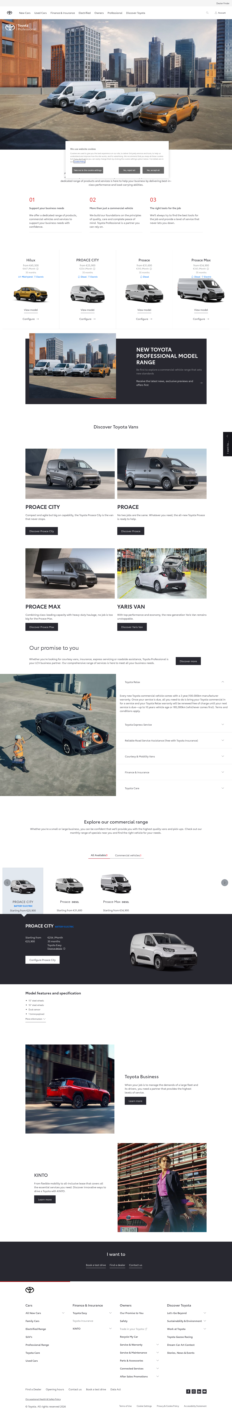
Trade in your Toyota (134, 1329)
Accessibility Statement (195, 1405)
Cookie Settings (144, 1405)
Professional (115, 12)
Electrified (85, 12)
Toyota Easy (80, 1313)
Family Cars (32, 1321)
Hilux (30, 259)
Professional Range (37, 1344)
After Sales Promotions (134, 1376)
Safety (123, 1321)
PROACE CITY (87, 259)
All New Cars (33, 1313)
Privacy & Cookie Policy (168, 1405)
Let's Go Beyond (177, 1313)
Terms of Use (125, 1405)
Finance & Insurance (63, 12)
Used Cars (40, 12)
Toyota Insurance (83, 1320)
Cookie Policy (79, 161)
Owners (99, 12)
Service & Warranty (131, 1344)
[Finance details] (64, 948)
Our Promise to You (131, 1313)
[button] (174, 682)
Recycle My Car (129, 1336)
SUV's (29, 1336)
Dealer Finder (222, 3)
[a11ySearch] (207, 12)
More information (33, 1018)
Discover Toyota (135, 12)
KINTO (77, 1328)
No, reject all (129, 170)
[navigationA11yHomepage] (9, 13)
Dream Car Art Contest (180, 1344)
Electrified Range (36, 1329)
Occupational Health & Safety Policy (43, 1399)
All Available (99, 855)
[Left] (7, 882)
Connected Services (131, 1368)
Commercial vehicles (128, 855)
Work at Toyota (176, 1329)
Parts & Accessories (131, 1360)
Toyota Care (33, 1352)
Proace (144, 259)
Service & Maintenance (133, 1352)
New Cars (25, 12)
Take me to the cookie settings (88, 170)
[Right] (224, 882)
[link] (31, 310)
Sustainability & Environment (184, 1321)
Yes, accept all (153, 170)
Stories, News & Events (180, 1352)
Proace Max (201, 259)
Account (222, 12)
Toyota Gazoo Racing (180, 1336)
